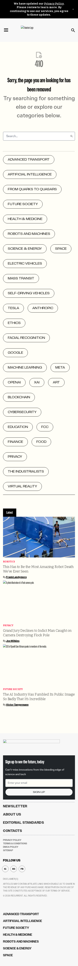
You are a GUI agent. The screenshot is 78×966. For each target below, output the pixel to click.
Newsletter (15, 806)
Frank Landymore (16, 577)
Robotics (9, 562)
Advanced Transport (21, 914)
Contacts (12, 831)
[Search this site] (73, 30)
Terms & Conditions (15, 843)
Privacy (8, 625)
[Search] (71, 136)
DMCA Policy (10, 847)
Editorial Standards (23, 822)
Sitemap (8, 850)
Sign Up (39, 792)
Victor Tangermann (17, 704)
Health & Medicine (17, 934)
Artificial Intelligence (22, 921)
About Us (12, 814)
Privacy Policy (54, 3)
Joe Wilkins (13, 640)
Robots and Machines (21, 941)
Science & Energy (17, 948)
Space (8, 955)
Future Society (13, 689)
